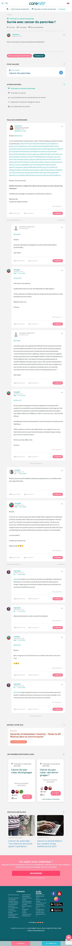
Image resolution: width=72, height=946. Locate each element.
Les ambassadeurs (13, 903)
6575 (15, 795)
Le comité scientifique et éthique (12, 911)
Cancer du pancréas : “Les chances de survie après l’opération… (20, 844)
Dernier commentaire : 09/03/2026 (21, 784)
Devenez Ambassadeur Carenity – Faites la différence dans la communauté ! (35, 735)
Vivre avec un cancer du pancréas (45, 9)
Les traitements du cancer (20, 106)
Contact (24, 912)
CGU (23, 907)
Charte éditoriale (26, 901)
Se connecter (51, 943)
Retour (10, 14)
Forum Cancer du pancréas (20, 9)
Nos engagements (13, 917)
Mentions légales (27, 906)
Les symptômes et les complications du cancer (28, 97)
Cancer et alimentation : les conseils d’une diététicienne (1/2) (50, 844)
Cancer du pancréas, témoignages (21, 771)
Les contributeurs (13, 907)
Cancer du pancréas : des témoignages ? (49, 772)
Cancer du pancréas (19, 73)
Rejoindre (36, 873)
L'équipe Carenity (13, 901)
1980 (44, 792)
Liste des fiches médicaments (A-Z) (41, 914)
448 (15, 798)
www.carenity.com (22, 928)
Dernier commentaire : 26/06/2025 (50, 781)
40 (44, 795)
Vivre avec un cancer (18, 93)
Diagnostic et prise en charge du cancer (25, 102)
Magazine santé (40, 894)
